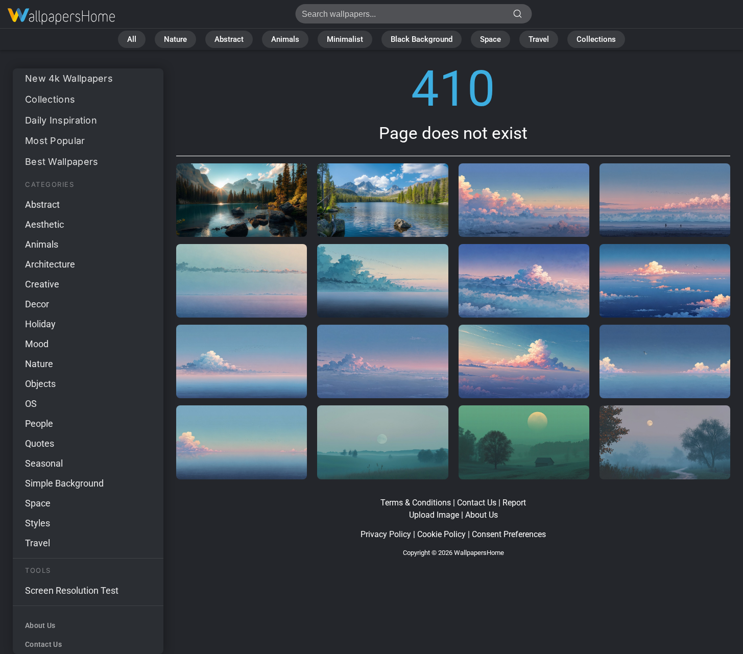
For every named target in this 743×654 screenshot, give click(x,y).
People (39, 423)
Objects (40, 383)
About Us (40, 625)
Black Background (421, 39)
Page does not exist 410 (61, 16)
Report (514, 502)
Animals (285, 39)
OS (31, 403)
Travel (539, 39)
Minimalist (345, 39)
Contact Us (43, 644)
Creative (42, 284)
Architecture (50, 264)
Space (490, 39)
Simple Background (64, 483)
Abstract (229, 39)
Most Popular (55, 140)
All (131, 39)
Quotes (39, 443)
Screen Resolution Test (71, 590)
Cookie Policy (441, 534)
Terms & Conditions (415, 502)
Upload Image (434, 515)
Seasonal (44, 463)
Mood (37, 343)
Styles (37, 523)
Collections (596, 39)
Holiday (40, 324)
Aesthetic (44, 224)
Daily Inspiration (61, 120)
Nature (175, 39)
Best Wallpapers (62, 161)
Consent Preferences (509, 534)
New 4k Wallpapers (69, 78)
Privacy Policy (386, 534)
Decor (37, 304)
